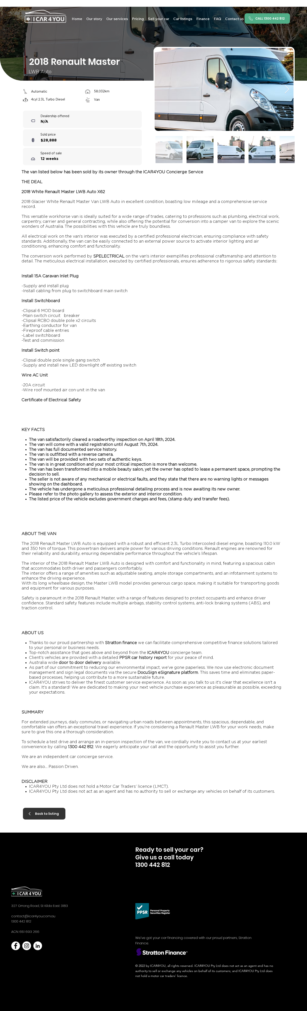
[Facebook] (15, 945)
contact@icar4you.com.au (33, 916)
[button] (183, 18)
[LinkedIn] (37, 945)
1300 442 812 (21, 921)
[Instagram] (26, 945)
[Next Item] (286, 89)
